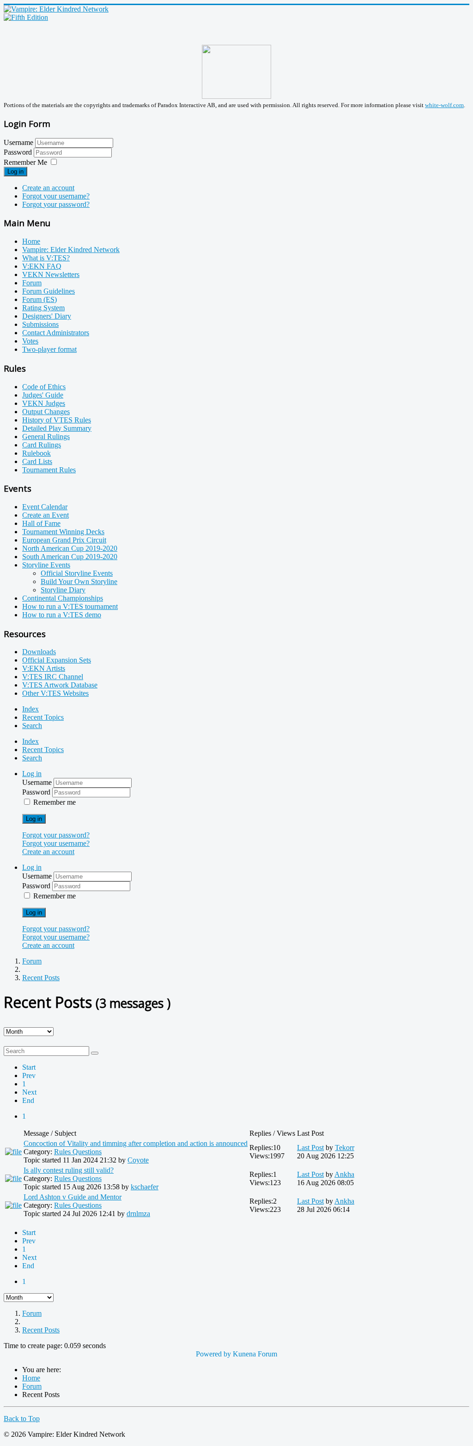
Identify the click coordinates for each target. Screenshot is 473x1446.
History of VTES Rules (56, 420)
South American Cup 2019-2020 (69, 556)
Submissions (40, 324)
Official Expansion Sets (56, 660)
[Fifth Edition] (26, 17)
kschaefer (144, 1187)
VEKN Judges (43, 403)
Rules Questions (78, 1152)
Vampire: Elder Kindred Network (71, 249)
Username (18, 142)
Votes (30, 341)
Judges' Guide (42, 395)
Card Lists (37, 461)
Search (32, 725)
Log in (15, 171)
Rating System (43, 308)
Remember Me (25, 162)
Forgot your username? (56, 196)
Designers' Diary (46, 316)
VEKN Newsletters (50, 274)
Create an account (48, 188)
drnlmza (138, 1213)
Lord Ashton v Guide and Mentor (72, 1197)
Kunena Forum (255, 1354)
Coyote (138, 1160)
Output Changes (46, 412)
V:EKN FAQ (41, 266)
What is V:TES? (46, 258)
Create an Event (45, 515)
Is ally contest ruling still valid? (69, 1170)
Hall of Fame (41, 523)
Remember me (54, 802)
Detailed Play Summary (56, 428)
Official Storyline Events (77, 573)
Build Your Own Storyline (79, 581)
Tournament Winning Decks (63, 532)
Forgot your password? (56, 204)
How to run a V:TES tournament (70, 606)
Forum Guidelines (48, 291)
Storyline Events (46, 565)
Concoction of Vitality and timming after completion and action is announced (136, 1143)
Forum (32, 283)
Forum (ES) (39, 299)
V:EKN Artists (43, 668)
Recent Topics (43, 717)
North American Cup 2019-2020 (69, 548)
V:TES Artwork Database (59, 685)
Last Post (310, 1147)
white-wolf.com (444, 105)
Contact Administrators (55, 333)
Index (30, 709)
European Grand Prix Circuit (64, 540)
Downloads (39, 652)
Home (31, 241)
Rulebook (36, 453)
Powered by (213, 1354)
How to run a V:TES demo (61, 615)
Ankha (344, 1174)
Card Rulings (41, 445)
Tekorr (344, 1147)
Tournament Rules (49, 470)
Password (19, 152)
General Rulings (46, 436)
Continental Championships (62, 598)
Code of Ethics (44, 387)
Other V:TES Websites (55, 693)
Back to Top (22, 1418)
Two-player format (49, 349)
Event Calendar (44, 507)
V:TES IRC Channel (52, 677)
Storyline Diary (63, 590)
